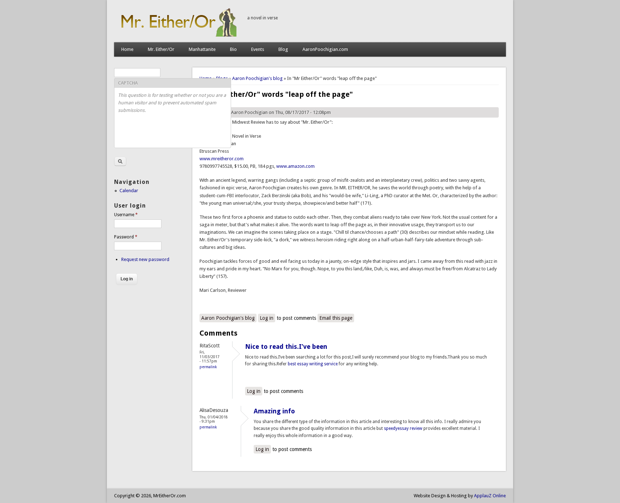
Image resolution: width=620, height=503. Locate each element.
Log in (266, 318)
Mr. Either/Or (161, 49)
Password (125, 236)
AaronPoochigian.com (325, 49)
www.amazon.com (295, 166)
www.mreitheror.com (221, 158)
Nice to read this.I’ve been (286, 346)
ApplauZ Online (490, 495)
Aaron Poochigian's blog (257, 78)
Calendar (128, 190)
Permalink (208, 367)
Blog (283, 49)
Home (127, 49)
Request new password (145, 259)
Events (257, 49)
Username (126, 214)
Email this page (335, 318)
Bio (233, 49)
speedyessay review (403, 428)
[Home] (177, 35)
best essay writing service (313, 363)
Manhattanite (202, 49)
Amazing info (274, 411)
